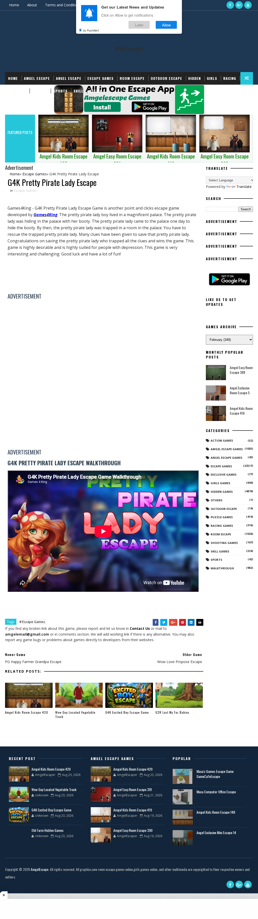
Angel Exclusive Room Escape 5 (240, 390)
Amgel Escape (37, 78)
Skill (78, 90)
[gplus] (239, 5)
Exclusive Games (224, 474)
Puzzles (39, 90)
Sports (60, 90)
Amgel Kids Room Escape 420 (26, 712)
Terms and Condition (62, 5)
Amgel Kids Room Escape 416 (241, 411)
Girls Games (220, 483)
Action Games (222, 440)
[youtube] (248, 5)
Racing (229, 78)
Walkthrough (222, 568)
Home (14, 5)
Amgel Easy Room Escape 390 (132, 830)
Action (95, 90)
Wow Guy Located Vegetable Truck (75, 714)
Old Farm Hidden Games (47, 830)
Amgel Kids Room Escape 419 (132, 809)
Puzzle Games (222, 517)
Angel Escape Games (226, 458)
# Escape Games (32, 621)
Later (139, 24)
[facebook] (230, 5)
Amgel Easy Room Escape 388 (241, 370)
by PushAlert (91, 30)
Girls (212, 78)
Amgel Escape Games (227, 449)
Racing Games (222, 526)
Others (216, 500)
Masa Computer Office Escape (216, 791)
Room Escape (132, 78)
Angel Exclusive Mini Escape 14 (216, 832)
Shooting (17, 90)
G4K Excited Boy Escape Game (127, 712)
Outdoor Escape (166, 78)
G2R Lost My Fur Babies (172, 712)
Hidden (194, 78)
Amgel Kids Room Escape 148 (216, 812)
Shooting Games (224, 543)
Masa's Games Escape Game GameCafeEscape (215, 774)
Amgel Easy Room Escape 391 (132, 789)
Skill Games (220, 551)
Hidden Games (222, 492)
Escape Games (100, 78)
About (32, 5)
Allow (166, 24)
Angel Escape (68, 78)
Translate (244, 186)
